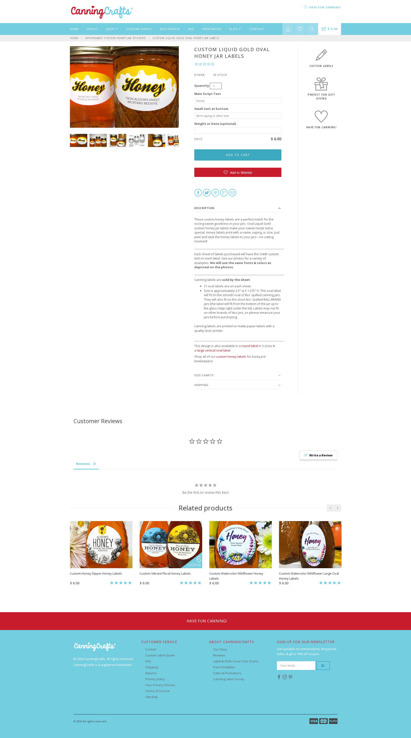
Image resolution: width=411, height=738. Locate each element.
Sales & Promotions (227, 673)
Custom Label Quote (160, 655)
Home (74, 29)
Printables (211, 29)
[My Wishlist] (300, 29)
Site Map (151, 697)
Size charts (204, 375)
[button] (238, 172)
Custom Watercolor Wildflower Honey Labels (236, 576)
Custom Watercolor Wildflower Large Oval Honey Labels (309, 576)
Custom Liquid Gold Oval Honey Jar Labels (185, 38)
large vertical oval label (213, 350)
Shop (110, 29)
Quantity (201, 85)
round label (249, 346)
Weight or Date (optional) (215, 124)
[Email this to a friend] (232, 192)
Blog (234, 29)
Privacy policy (155, 679)
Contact (257, 29)
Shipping (201, 385)
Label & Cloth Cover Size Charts (235, 661)
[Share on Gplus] (224, 192)
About (92, 29)
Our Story (220, 649)
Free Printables (224, 667)
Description (204, 208)
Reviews (219, 655)
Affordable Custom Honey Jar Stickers (115, 38)
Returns (151, 673)
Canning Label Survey (229, 679)
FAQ (191, 29)
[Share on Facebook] (198, 192)
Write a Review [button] (321, 455)
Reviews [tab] (83, 463)
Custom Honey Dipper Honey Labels (96, 573)
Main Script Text (207, 94)
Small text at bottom (211, 109)
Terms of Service (157, 691)
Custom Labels (139, 29)
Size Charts (170, 29)
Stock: (200, 75)
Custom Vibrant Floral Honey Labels (165, 573)
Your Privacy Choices (160, 685)
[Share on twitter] (207, 192)
